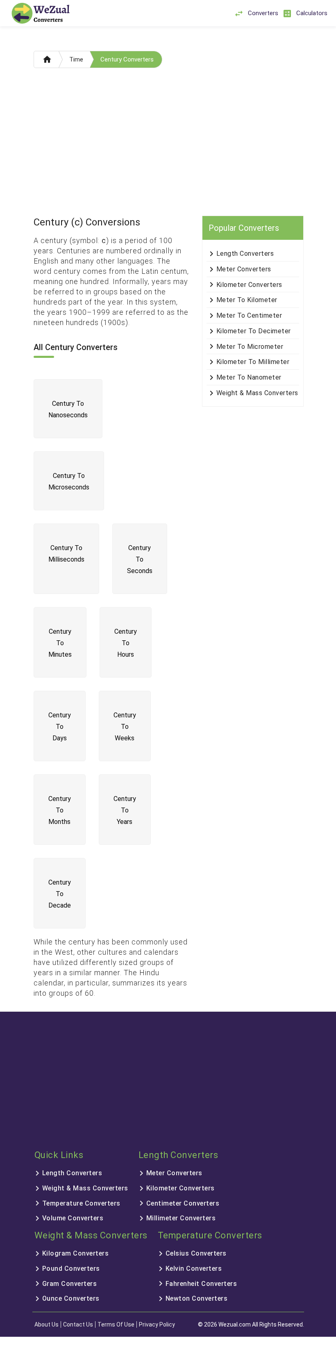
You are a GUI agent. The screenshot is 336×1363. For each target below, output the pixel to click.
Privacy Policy (157, 1324)
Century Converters (127, 59)
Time (76, 59)
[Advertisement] (168, 143)
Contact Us (78, 1324)
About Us (46, 1324)
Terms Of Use (116, 1324)
